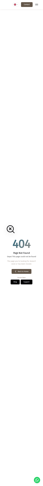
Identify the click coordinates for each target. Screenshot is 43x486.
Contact (27, 4)
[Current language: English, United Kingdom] (16, 4)
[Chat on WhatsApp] (37, 480)
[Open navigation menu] (36, 4)
